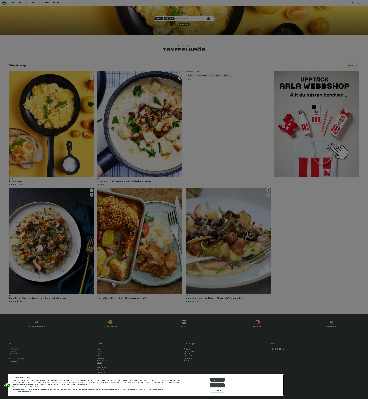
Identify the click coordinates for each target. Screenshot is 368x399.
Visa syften (217, 390)
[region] (146, 385)
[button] (7, 386)
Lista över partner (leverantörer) (21, 391)
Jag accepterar (217, 380)
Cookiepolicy (84, 384)
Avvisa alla (217, 385)
